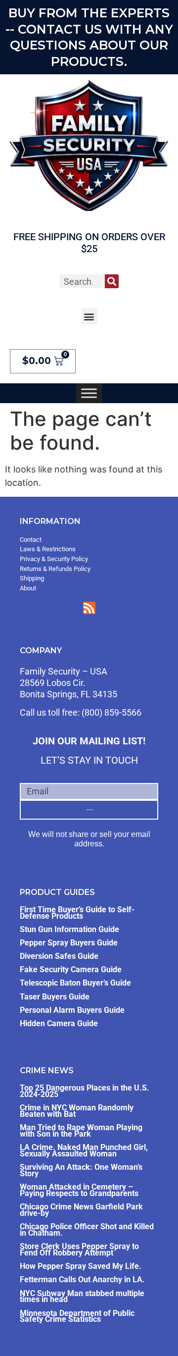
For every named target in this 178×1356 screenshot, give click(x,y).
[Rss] (89, 608)
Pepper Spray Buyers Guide (69, 942)
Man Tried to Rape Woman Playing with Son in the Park (81, 1131)
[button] (89, 316)
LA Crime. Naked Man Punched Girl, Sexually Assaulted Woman (84, 1150)
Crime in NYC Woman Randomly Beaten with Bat (77, 1111)
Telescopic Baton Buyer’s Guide (75, 983)
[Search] (112, 281)
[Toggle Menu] (89, 393)
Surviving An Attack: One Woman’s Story (81, 1170)
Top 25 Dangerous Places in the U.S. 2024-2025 (84, 1091)
